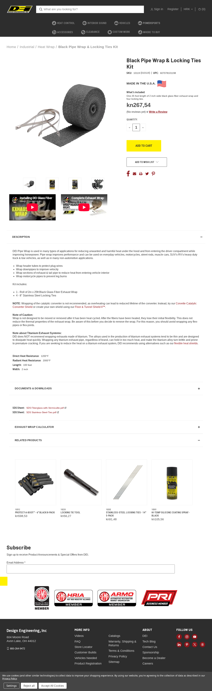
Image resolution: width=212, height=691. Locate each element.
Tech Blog (149, 641)
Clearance (93, 31)
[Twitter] (147, 174)
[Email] (134, 174)
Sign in (158, 9)
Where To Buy (151, 32)
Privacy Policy (117, 656)
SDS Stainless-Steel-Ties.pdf (41, 412)
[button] (156, 111)
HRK (187, 9)
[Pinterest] (153, 174)
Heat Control (66, 23)
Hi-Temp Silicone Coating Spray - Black (171, 514)
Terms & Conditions (121, 650)
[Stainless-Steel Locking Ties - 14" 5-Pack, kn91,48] (126, 482)
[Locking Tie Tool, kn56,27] (81, 482)
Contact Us (149, 647)
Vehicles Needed (86, 658)
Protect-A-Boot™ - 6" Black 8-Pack (35, 512)
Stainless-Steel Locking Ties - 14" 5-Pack (126, 514)
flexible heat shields (186, 343)
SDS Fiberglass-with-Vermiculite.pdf (45, 408)
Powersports (151, 23)
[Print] (140, 174)
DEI (144, 636)
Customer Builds (85, 652)
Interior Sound (96, 23)
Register (173, 9)
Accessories (65, 32)
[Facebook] (128, 174)
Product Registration (88, 663)
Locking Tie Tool (70, 512)
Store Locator (83, 647)
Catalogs (114, 636)
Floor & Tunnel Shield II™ (90, 307)
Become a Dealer (153, 658)
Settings (11, 686)
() (203, 9)
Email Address (16, 562)
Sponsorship (150, 652)
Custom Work (121, 31)
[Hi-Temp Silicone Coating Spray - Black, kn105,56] (172, 482)
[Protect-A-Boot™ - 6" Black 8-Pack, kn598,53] (35, 482)
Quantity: (132, 119)
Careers (147, 663)
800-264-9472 (17, 648)
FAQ (77, 641)
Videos (79, 636)
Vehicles (124, 23)
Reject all (29, 686)
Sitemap (113, 662)
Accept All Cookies (52, 686)
